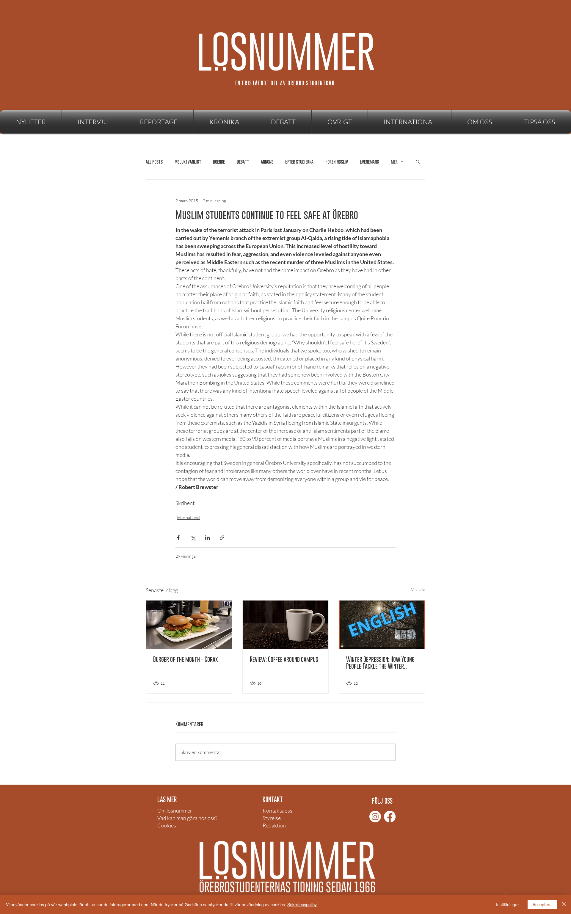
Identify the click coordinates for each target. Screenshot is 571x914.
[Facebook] (390, 816)
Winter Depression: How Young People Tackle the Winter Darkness (380, 663)
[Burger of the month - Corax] (189, 625)
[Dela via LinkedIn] (207, 537)
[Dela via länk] (222, 537)
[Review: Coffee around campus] (286, 625)
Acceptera (542, 904)
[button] (340, 122)
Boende (219, 161)
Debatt (243, 161)
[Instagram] (375, 816)
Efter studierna (299, 161)
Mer (394, 161)
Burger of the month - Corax (185, 659)
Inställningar (507, 904)
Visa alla (418, 589)
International (188, 517)
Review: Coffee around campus (284, 659)
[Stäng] (563, 904)
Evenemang (369, 161)
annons (267, 161)
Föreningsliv (336, 161)
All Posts (154, 161)
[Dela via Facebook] (178, 537)
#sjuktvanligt (188, 161)
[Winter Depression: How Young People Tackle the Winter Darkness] (382, 625)
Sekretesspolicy (302, 904)
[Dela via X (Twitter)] (193, 537)
